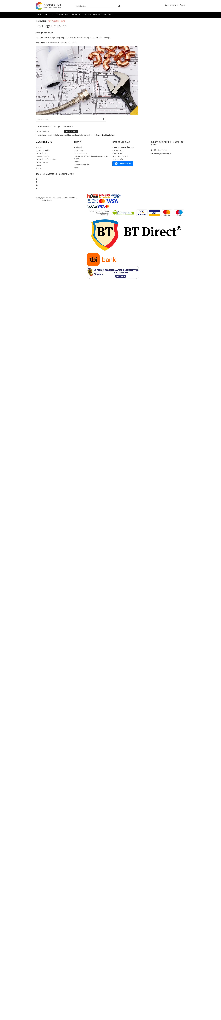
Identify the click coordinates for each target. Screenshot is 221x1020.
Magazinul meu (44, 142)
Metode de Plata (80, 153)
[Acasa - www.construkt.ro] (48, 6)
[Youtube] (36, 185)
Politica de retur (42, 153)
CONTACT (87, 14)
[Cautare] (119, 6)
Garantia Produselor (81, 164)
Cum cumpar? (63, 14)
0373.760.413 (160, 150)
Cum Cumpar (79, 150)
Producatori (99, 14)
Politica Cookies (42, 162)
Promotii (76, 14)
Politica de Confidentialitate (103, 135)
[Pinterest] (36, 182)
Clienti (77, 142)
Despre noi (40, 147)
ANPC (76, 167)
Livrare (76, 161)
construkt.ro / (42, 21)
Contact (39, 165)
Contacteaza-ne (125, 164)
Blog (110, 14)
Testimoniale (79, 147)
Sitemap (39, 168)
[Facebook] (36, 179)
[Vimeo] (36, 188)
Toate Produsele (44, 14)
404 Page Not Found (56, 21)
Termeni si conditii (42, 150)
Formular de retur (42, 156)
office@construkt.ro (162, 153)
